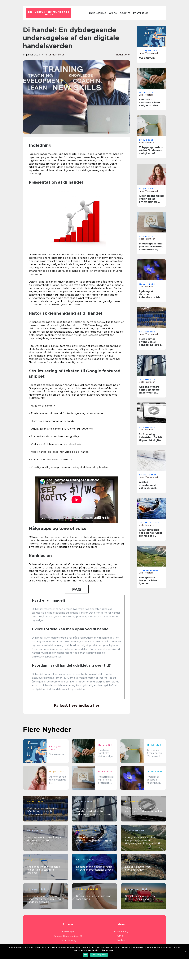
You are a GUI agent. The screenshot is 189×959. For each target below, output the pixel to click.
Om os (113, 13)
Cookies (125, 13)
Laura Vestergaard (148, 53)
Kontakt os (141, 13)
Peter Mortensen (54, 54)
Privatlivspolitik (99, 955)
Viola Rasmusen (147, 143)
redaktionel (123, 54)
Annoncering (97, 13)
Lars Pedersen (146, 95)
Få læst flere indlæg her (76, 705)
